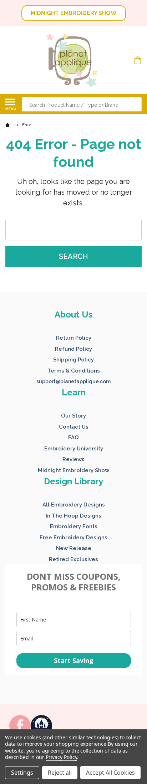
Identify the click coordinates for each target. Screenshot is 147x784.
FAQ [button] (73, 437)
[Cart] (138, 60)
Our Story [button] (73, 416)
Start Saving (73, 660)
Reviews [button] (73, 459)
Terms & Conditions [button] (73, 371)
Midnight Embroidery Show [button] (73, 470)
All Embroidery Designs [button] (73, 504)
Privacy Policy (61, 757)
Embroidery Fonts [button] (73, 526)
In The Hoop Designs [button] (73, 516)
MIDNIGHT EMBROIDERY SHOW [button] (74, 13)
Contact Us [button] (73, 427)
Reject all (60, 772)
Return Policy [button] (73, 338)
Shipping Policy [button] (73, 359)
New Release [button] (73, 548)
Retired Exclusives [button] (73, 559)
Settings (22, 772)
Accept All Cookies (110, 772)
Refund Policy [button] (73, 349)
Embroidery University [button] (73, 448)
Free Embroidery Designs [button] (73, 537)
